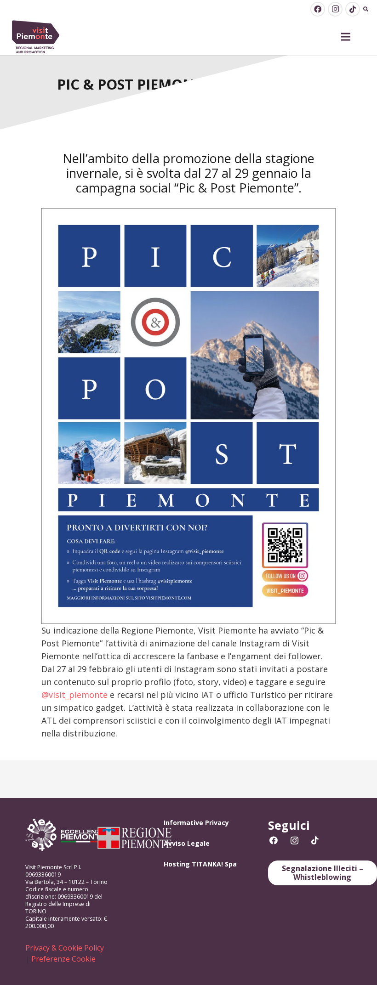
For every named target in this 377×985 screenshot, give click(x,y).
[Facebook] (317, 9)
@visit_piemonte (74, 694)
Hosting (177, 864)
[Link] (35, 37)
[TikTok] (352, 9)
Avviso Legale (187, 843)
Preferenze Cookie (63, 959)
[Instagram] (335, 9)
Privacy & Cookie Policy (64, 948)
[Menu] (346, 36)
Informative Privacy (196, 822)
